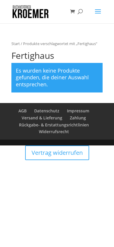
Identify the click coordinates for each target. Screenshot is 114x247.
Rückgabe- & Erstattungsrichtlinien (54, 125)
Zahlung (78, 118)
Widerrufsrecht (54, 131)
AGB (22, 111)
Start (15, 43)
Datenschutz (46, 111)
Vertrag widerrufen (57, 153)
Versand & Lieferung (42, 118)
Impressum (78, 111)
